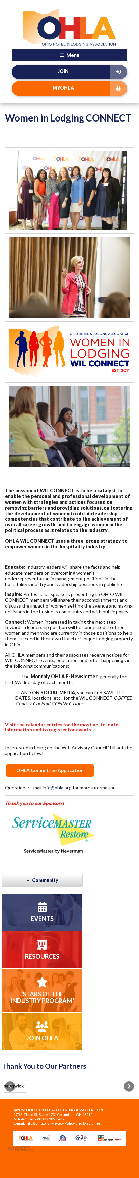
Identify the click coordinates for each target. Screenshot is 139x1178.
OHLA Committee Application (50, 770)
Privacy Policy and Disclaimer (76, 1123)
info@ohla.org (57, 787)
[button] (10, 1086)
